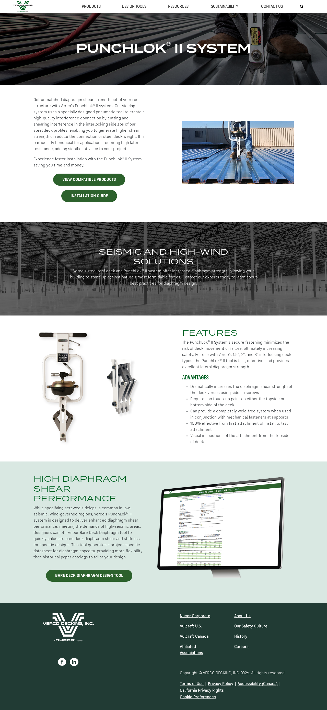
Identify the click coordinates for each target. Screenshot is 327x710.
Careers (241, 647)
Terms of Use (192, 684)
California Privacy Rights (202, 691)
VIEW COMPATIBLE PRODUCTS (89, 180)
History (240, 637)
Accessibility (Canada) (258, 684)
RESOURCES (178, 7)
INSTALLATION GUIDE (89, 196)
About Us (242, 616)
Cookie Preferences (198, 697)
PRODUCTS (91, 7)
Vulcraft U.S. (191, 626)
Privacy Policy (220, 684)
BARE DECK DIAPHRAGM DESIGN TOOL (89, 576)
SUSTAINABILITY (224, 7)
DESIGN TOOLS (134, 7)
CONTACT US (272, 7)
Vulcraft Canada (194, 637)
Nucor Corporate (195, 616)
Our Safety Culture (250, 626)
